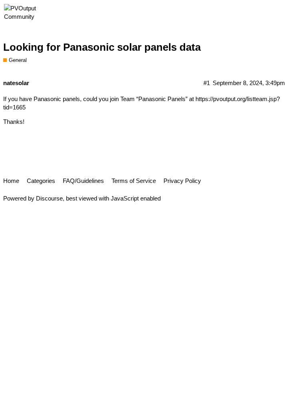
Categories (41, 180)
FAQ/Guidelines (83, 180)
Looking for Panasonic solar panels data (102, 47)
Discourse (49, 198)
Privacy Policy (182, 180)
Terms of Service (134, 180)
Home (11, 180)
